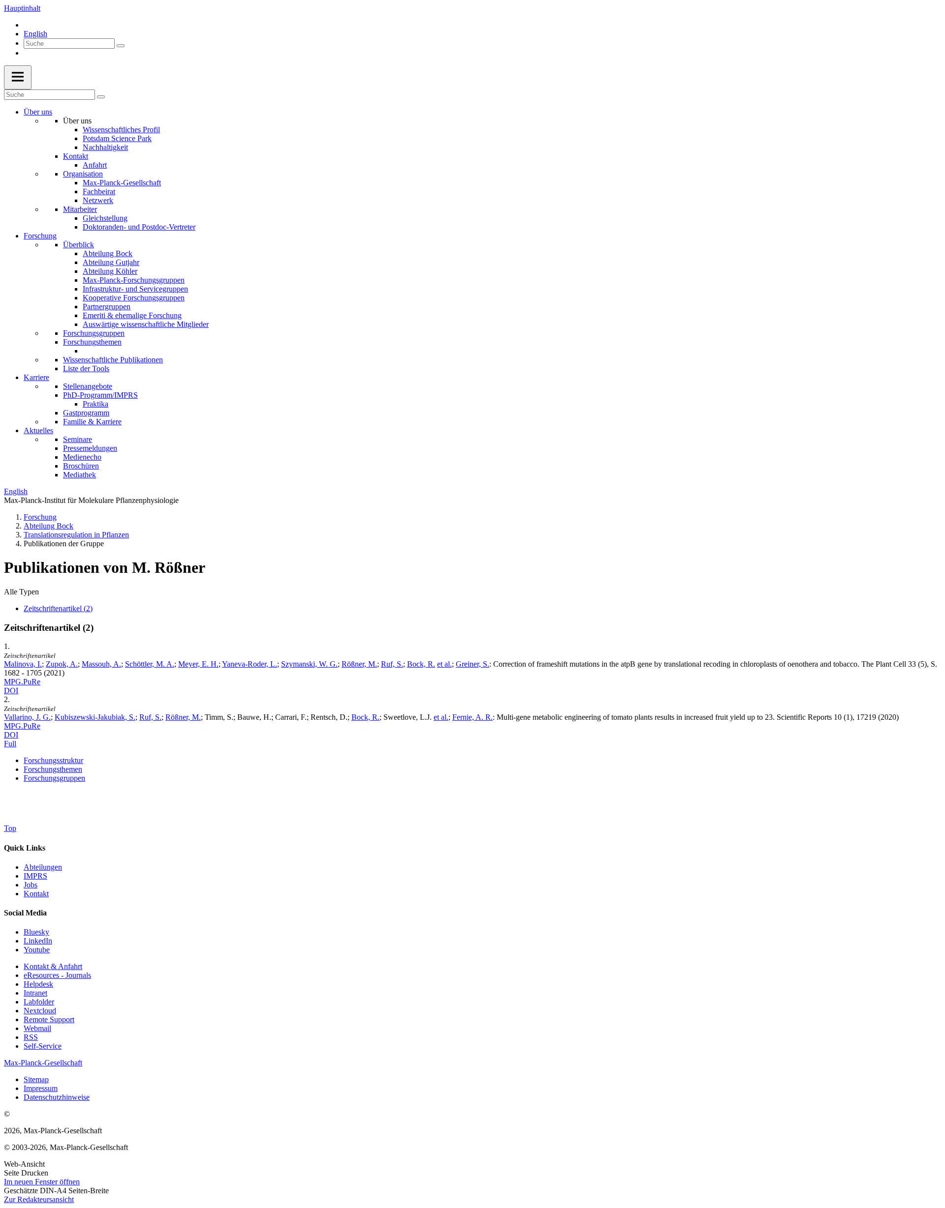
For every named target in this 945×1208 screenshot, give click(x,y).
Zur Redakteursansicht (39, 1199)
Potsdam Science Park (117, 138)
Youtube (37, 949)
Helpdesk (38, 984)
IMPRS (35, 876)
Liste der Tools (86, 368)
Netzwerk (98, 200)
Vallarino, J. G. (27, 717)
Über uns (38, 112)
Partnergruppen (106, 306)
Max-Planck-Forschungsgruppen (134, 280)
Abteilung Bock (107, 253)
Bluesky (36, 932)
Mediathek (79, 475)
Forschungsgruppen (94, 333)
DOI (11, 690)
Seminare (77, 439)
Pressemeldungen (90, 448)
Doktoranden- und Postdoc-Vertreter (139, 227)
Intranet (35, 993)
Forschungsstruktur (53, 760)
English (35, 33)
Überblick (78, 244)
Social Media (25, 913)
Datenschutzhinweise (57, 1097)
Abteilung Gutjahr (111, 262)
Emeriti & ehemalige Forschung (132, 315)
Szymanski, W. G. (309, 664)
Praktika (95, 404)
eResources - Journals (57, 975)
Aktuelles (38, 430)
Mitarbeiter (80, 209)
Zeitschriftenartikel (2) (58, 608)
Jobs (30, 885)
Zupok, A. (62, 664)
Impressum (41, 1088)
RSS (31, 1037)
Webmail (37, 1028)
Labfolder (39, 1002)
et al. (444, 664)
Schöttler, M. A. (149, 664)
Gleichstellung (105, 218)
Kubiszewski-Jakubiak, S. (95, 717)
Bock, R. (421, 664)
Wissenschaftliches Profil (121, 129)
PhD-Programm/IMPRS (100, 395)
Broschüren (81, 466)
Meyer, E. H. (198, 664)
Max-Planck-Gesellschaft (122, 182)
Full (10, 743)
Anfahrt (95, 165)
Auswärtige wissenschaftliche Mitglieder (146, 324)
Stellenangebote (87, 386)
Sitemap (36, 1079)
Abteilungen (43, 867)
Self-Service (43, 1046)
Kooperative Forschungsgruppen (134, 298)
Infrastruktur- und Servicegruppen (135, 289)
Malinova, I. (23, 664)
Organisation (83, 174)
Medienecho (82, 457)
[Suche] (121, 45)
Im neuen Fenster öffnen (42, 1182)
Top (10, 828)
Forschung (40, 236)
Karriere (36, 377)
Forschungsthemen (92, 342)
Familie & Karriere (92, 421)
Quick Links (24, 848)
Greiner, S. (472, 664)
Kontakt (75, 156)
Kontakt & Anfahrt (53, 966)
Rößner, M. (359, 664)
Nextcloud (40, 1010)
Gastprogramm (86, 413)
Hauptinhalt (22, 8)
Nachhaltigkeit (105, 147)
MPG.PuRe (22, 682)
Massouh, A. (101, 664)
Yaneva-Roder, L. (249, 664)
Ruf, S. (392, 664)
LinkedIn (38, 941)
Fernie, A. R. (472, 717)
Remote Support (49, 1019)
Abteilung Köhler (110, 271)
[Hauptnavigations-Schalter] (18, 77)
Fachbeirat (99, 191)
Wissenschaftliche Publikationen (113, 359)
